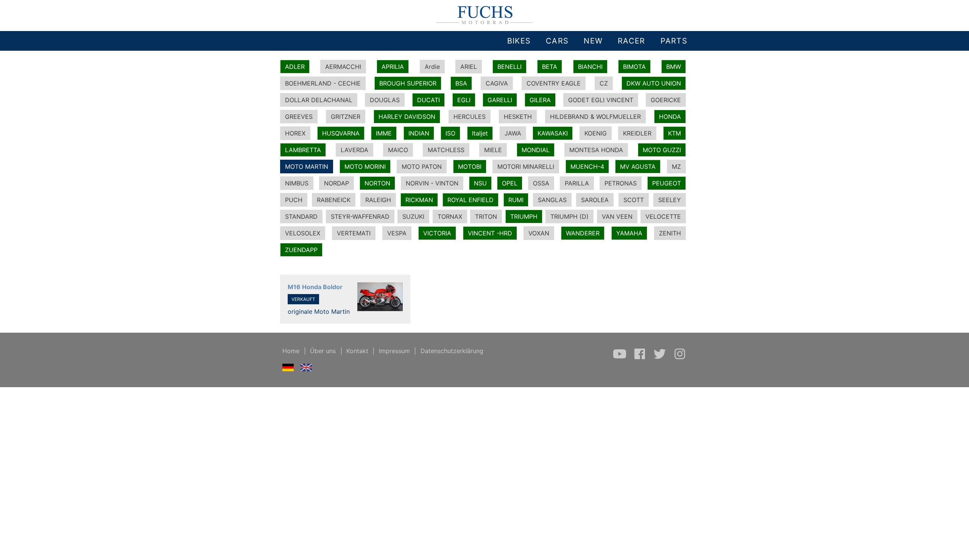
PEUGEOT (666, 183)
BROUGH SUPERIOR (407, 83)
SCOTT (633, 200)
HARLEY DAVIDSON (407, 116)
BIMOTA (634, 66)
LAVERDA (354, 150)
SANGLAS (552, 200)
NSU (480, 183)
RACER (631, 40)
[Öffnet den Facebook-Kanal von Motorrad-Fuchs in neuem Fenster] (641, 357)
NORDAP (336, 183)
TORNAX (450, 216)
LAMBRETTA (303, 150)
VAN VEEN (617, 216)
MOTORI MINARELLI (525, 166)
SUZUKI (413, 216)
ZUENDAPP (301, 250)
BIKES (519, 40)
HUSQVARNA (341, 133)
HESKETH (518, 116)
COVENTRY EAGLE (554, 83)
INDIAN (418, 133)
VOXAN (538, 233)
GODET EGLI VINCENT (600, 100)
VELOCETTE (663, 216)
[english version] (306, 369)
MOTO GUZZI (662, 150)
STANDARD (301, 216)
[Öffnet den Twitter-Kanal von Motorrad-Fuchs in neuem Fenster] (661, 357)
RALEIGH (378, 200)
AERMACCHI (343, 66)
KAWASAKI (552, 133)
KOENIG (595, 133)
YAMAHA (629, 233)
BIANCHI (590, 66)
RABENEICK (334, 200)
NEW (593, 40)
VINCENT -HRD (490, 233)
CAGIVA (497, 83)
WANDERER (583, 233)
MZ (676, 166)
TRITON (486, 216)
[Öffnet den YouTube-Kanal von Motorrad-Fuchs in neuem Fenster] (621, 357)
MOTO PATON (422, 166)
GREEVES (299, 116)
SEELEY (669, 200)
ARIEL (468, 66)
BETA (549, 66)
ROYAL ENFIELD (470, 200)
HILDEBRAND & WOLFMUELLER (595, 116)
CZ (604, 83)
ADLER (295, 66)
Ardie (432, 66)
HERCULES (469, 116)
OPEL (509, 183)
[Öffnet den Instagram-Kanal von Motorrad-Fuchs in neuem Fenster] (680, 357)
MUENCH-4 (587, 166)
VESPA (397, 233)
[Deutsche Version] (288, 369)
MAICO (398, 150)
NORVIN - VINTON (432, 183)
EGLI (463, 100)
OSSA (541, 183)
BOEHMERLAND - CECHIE (323, 83)
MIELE (493, 150)
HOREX (295, 133)
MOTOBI (469, 166)
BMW (673, 66)
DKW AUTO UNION (653, 83)
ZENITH (670, 233)
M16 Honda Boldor (315, 287)
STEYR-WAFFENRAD (360, 216)
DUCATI (428, 100)
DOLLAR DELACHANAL (318, 100)
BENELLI (509, 66)
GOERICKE (666, 100)
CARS (557, 40)
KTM (674, 133)
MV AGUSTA (638, 166)
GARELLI (500, 100)
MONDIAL (536, 150)
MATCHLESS (446, 150)
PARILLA (577, 183)
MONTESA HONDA (596, 150)
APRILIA (393, 66)
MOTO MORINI (365, 166)
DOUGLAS (385, 100)
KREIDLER (637, 133)
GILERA (540, 100)
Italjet (480, 133)
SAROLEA (595, 200)
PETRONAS (620, 183)
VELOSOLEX (302, 233)
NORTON (377, 183)
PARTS (674, 40)
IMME (384, 133)
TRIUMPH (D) (569, 216)
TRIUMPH (523, 216)
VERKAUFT (303, 299)
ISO (450, 133)
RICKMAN (419, 200)
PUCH (293, 200)
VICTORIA (437, 233)
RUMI (515, 200)
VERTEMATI (354, 233)
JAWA (513, 133)
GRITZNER (345, 116)
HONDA (670, 116)
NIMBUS (296, 183)
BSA (461, 83)
